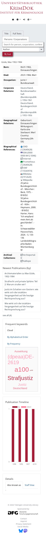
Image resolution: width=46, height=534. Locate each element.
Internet (27, 158)
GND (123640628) (26, 148)
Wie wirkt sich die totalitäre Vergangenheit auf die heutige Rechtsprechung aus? (19, 306)
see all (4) (7, 315)
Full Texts (17, 33)
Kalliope (27, 261)
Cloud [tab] (10, 330)
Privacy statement (23, 524)
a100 (22, 369)
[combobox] (23, 44)
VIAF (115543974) (26, 169)
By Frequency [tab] (13, 343)
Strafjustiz (20, 378)
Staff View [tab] (29, 485)
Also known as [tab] (14, 485)
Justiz (22, 384)
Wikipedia (27, 180)
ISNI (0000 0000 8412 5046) (28, 154)
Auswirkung (20, 351)
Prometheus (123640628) (28, 163)
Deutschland (20, 388)
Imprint (23, 521)
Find (8, 54)
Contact (23, 518)
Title (6, 33)
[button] (18, 19)
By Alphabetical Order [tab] (17, 337)
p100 (31, 370)
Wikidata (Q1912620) (26, 175)
